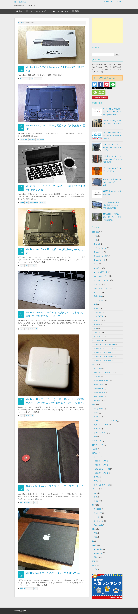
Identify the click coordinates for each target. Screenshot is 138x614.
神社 (95, 240)
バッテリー (23, 139)
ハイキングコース (100, 248)
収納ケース (98, 332)
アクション (98, 429)
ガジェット (98, 284)
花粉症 (94, 449)
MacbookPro (98, 549)
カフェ (96, 481)
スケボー (97, 517)
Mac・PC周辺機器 (100, 272)
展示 (95, 493)
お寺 (95, 236)
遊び (93, 505)
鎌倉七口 (97, 244)
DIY (27, 202)
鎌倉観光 (95, 232)
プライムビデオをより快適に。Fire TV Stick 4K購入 (112, 123)
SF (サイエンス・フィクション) (105, 421)
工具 (95, 304)
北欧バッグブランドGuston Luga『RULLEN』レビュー (112, 147)
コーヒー (42, 202)
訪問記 (77, 11)
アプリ (94, 569)
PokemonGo (98, 525)
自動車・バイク (98, 445)
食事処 (96, 477)
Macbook (32, 139)
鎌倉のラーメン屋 (100, 256)
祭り (95, 497)
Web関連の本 (99, 388)
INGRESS (97, 509)
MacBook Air (24, 79)
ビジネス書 (98, 368)
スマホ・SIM (97, 441)
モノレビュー (43, 11)
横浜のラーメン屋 (101, 465)
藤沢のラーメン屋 (101, 461)
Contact (119, 1)
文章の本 (97, 376)
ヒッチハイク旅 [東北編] (102, 352)
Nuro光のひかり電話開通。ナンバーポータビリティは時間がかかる (112, 112)
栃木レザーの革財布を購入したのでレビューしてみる (112, 182)
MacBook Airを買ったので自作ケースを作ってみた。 (55, 573)
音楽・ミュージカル (101, 425)
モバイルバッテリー (101, 276)
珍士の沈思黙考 (20, 2)
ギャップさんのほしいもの (105, 78)
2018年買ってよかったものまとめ (112, 192)
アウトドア (98, 320)
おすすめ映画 (98, 409)
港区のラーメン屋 (101, 473)
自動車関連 (98, 296)
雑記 (93, 529)
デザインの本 (98, 384)
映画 (30, 11)
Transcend (38, 79)
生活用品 (97, 324)
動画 (93, 561)
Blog (112, 1)
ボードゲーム (98, 336)
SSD (31, 79)
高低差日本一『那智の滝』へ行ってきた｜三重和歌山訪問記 (112, 217)
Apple (23, 23)
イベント (95, 489)
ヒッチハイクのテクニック (103, 348)
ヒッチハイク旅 (61, 11)
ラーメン (97, 457)
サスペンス (98, 417)
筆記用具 (98, 312)
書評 (20, 11)
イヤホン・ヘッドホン (102, 280)
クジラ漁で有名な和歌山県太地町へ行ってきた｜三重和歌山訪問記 (112, 205)
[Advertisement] (107, 30)
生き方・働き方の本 (101, 380)
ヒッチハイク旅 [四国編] (102, 360)
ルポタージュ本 (99, 392)
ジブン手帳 (99, 316)
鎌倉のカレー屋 (99, 260)
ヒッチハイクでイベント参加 (104, 344)
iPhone (96, 557)
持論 (95, 537)
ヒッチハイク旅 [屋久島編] (103, 356)
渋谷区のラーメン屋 (102, 469)
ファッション (98, 300)
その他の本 (98, 400)
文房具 (96, 308)
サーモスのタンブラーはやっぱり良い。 (112, 169)
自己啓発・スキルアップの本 (104, 372)
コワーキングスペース (102, 485)
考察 (95, 533)
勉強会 (96, 501)
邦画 (95, 437)
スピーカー (98, 292)
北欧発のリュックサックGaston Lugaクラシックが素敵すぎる (112, 159)
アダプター (40, 139)
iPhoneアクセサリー (101, 288)
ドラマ (96, 413)
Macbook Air (98, 553)
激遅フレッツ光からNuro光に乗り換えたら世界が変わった (112, 135)
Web (94, 565)
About (106, 1)
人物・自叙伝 (98, 396)
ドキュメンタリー (100, 433)
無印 (35, 502)
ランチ (96, 264)
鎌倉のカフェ (98, 252)
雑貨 (95, 328)
